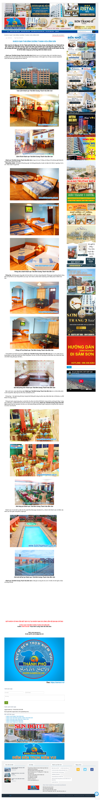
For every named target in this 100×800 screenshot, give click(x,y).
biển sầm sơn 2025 (55, 768)
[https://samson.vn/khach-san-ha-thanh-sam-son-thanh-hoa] (81, 214)
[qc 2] (34, 751)
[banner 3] (14, 23)
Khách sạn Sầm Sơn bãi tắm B (58, 35)
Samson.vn (10, 37)
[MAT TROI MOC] (81, 60)
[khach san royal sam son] (73, 10)
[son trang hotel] (61, 23)
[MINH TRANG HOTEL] (81, 246)
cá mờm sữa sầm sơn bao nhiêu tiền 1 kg (59, 770)
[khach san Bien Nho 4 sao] (81, 42)
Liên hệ (57, 31)
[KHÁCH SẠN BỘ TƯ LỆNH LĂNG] (81, 281)
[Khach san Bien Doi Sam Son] (81, 81)
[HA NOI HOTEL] (27, 10)
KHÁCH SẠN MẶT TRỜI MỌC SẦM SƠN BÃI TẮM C (17, 768)
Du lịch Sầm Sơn (50, 31)
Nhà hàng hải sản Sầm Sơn (37, 31)
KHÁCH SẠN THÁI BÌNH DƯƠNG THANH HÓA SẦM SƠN (19, 717)
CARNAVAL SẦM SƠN (56, 774)
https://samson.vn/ (57, 682)
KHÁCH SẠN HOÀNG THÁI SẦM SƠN (15, 716)
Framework (21, 37)
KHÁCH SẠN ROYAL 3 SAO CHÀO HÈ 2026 (17, 774)
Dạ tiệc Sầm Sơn (55, 782)
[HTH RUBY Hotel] (81, 125)
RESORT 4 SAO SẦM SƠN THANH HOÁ (17, 779)
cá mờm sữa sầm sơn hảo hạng (58, 772)
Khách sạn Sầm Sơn (15, 31)
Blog (17, 37)
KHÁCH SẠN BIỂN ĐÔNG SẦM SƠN (14, 720)
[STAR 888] (81, 103)
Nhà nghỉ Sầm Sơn (25, 31)
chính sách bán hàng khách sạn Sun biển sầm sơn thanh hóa (61, 779)
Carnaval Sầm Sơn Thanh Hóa (57, 776)
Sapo (10, 795)
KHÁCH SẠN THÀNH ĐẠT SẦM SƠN (14, 722)
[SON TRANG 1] (81, 181)
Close (5, 30)
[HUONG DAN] (81, 350)
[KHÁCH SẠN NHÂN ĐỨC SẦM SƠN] (81, 148)
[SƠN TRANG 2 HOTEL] (81, 315)
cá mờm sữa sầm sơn (64, 768)
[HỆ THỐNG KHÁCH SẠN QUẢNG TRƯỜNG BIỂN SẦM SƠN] (34, 732)
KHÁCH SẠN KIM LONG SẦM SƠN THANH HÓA (17, 719)
